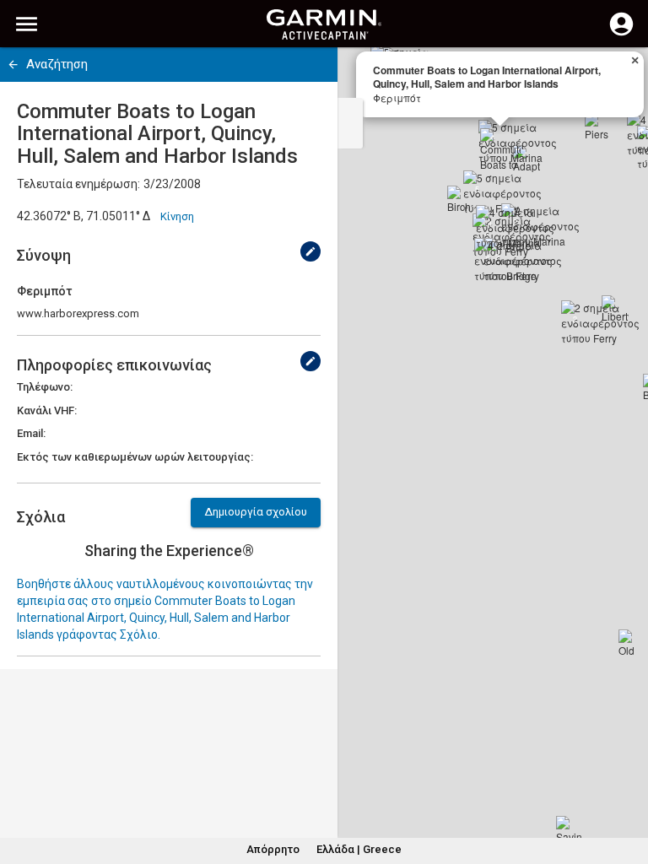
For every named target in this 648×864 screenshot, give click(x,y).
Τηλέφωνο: (45, 387)
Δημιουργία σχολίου (255, 511)
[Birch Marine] (460, 199)
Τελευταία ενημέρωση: (78, 184)
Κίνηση (177, 216)
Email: (31, 433)
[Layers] (619, 76)
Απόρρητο (273, 849)
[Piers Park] (598, 126)
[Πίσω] (13, 64)
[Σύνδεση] (621, 33)
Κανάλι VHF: (47, 410)
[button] (627, 787)
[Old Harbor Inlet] (631, 642)
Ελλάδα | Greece (359, 849)
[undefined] (310, 251)
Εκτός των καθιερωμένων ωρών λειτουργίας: (135, 457)
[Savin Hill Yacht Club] (569, 829)
